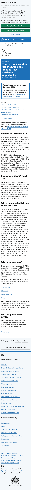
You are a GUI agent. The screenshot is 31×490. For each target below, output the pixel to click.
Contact (20, 455)
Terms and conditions (8, 458)
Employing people (7, 393)
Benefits (4, 365)
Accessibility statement (9, 455)
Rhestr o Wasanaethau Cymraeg (11, 460)
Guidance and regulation (9, 429)
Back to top (6, 332)
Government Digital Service (10, 463)
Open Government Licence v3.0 (11, 471)
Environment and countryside (10, 397)
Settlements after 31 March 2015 (10, 107)
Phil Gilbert (4, 291)
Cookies (14, 453)
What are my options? (7, 112)
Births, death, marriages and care (12, 368)
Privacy (8, 453)
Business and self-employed (10, 371)
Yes (19, 341)
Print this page (8, 118)
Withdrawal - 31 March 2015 (8, 105)
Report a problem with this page (15, 348)
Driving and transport (8, 387)
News (3, 426)
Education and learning (8, 390)
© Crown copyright (15, 486)
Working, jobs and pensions (10, 413)
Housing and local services (9, 400)
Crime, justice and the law (9, 381)
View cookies (15, 34)
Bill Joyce (4, 298)
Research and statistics (9, 433)
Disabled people (6, 384)
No (26, 341)
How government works (9, 442)
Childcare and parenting (9, 374)
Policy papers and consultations (11, 436)
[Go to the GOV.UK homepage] (7, 39)
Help (2, 453)
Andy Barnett (5, 287)
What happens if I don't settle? (9, 114)
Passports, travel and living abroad (12, 406)
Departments (5, 423)
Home (3, 44)
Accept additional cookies (15, 26)
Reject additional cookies (15, 30)
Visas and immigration (8, 409)
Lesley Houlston (6, 294)
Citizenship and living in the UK (11, 377)
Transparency (5, 439)
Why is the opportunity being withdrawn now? (13, 110)
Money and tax (6, 403)
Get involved (5, 445)
